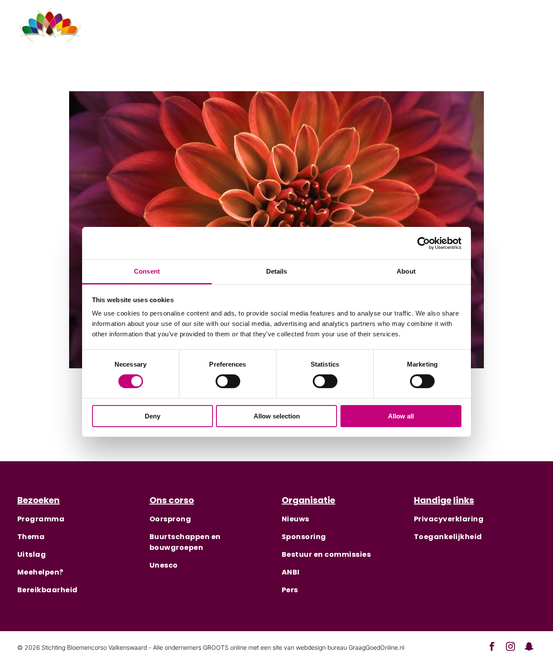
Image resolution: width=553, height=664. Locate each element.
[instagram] (507, 31)
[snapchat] (527, 31)
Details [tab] (276, 271)
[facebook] (486, 31)
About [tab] (406, 271)
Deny (152, 416)
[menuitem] (206, 31)
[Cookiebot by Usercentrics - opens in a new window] (423, 242)
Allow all (401, 416)
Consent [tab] (147, 271)
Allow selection (277, 416)
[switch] (228, 381)
